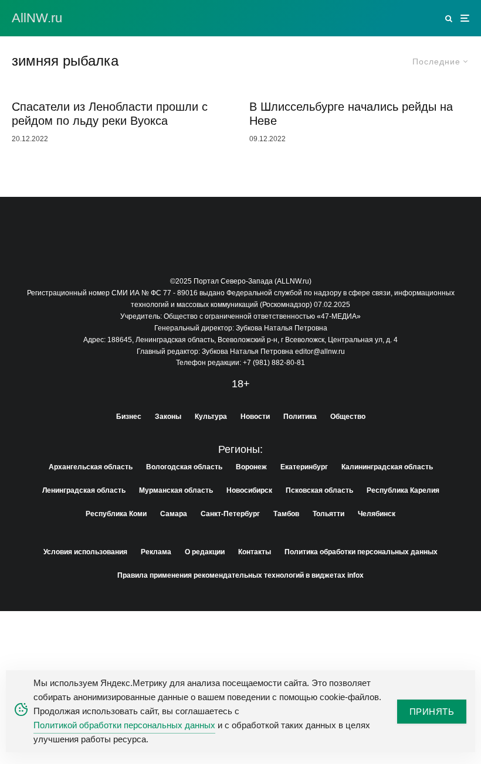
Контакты (254, 552)
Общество (347, 416)
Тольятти (328, 514)
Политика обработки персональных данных (361, 552)
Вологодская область (184, 467)
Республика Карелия (403, 490)
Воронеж (251, 467)
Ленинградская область (84, 490)
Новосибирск (249, 490)
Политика (300, 416)
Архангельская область (91, 467)
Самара (173, 514)
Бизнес (128, 416)
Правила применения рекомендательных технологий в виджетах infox (240, 575)
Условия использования (85, 552)
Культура (211, 416)
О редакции (205, 552)
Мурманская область (176, 490)
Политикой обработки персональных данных (124, 725)
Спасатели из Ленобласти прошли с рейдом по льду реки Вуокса (110, 113)
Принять (431, 712)
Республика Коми (116, 514)
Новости (255, 416)
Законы (168, 416)
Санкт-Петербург (230, 514)
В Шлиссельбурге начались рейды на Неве (351, 113)
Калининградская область (387, 467)
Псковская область (319, 490)
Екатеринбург (304, 467)
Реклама (156, 552)
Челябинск (376, 514)
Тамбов (286, 514)
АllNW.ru (37, 18)
